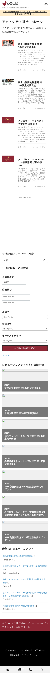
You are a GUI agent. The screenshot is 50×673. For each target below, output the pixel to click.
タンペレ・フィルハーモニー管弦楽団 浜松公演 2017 (31, 162)
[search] (44, 260)
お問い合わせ (39, 650)
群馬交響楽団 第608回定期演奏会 (18, 556)
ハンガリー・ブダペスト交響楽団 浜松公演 (31, 122)
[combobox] (25, 317)
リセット (6, 355)
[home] (8, 669)
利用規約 (28, 650)
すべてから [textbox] (8, 317)
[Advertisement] (25, 224)
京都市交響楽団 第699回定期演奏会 (19, 605)
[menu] (46, 3)
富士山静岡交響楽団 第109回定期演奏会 (30, 84)
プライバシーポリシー (14, 650)
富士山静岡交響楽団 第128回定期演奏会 (30, 45)
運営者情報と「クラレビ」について (25, 655)
